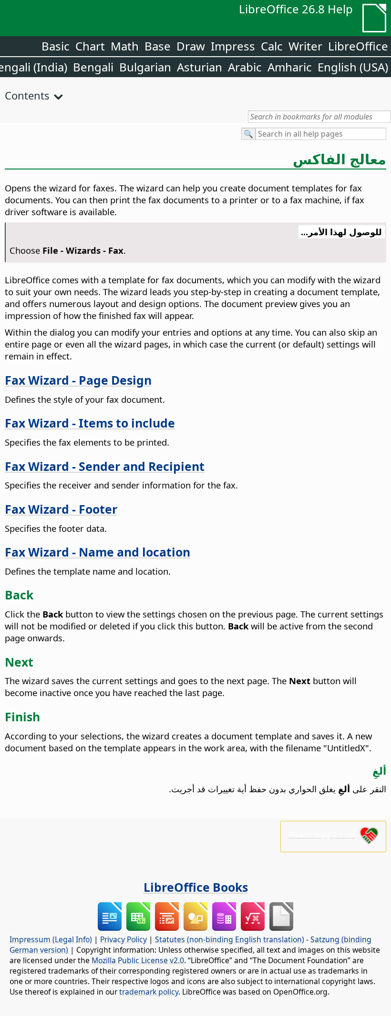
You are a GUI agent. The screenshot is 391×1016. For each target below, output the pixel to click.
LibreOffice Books (196, 887)
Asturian (199, 67)
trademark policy (148, 991)
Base (157, 46)
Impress (233, 46)
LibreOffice (358, 46)
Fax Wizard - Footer (61, 509)
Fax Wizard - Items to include (90, 423)
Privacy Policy (123, 939)
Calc (272, 46)
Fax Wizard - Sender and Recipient (105, 466)
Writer (305, 46)
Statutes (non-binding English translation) (229, 939)
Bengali (93, 67)
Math (125, 46)
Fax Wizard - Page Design (78, 380)
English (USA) (353, 67)
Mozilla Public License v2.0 (138, 960)
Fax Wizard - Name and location (97, 552)
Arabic (245, 67)
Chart (90, 46)
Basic (55, 46)
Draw (190, 46)
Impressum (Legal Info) (51, 939)
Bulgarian (145, 67)
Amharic (290, 67)
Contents (27, 95)
